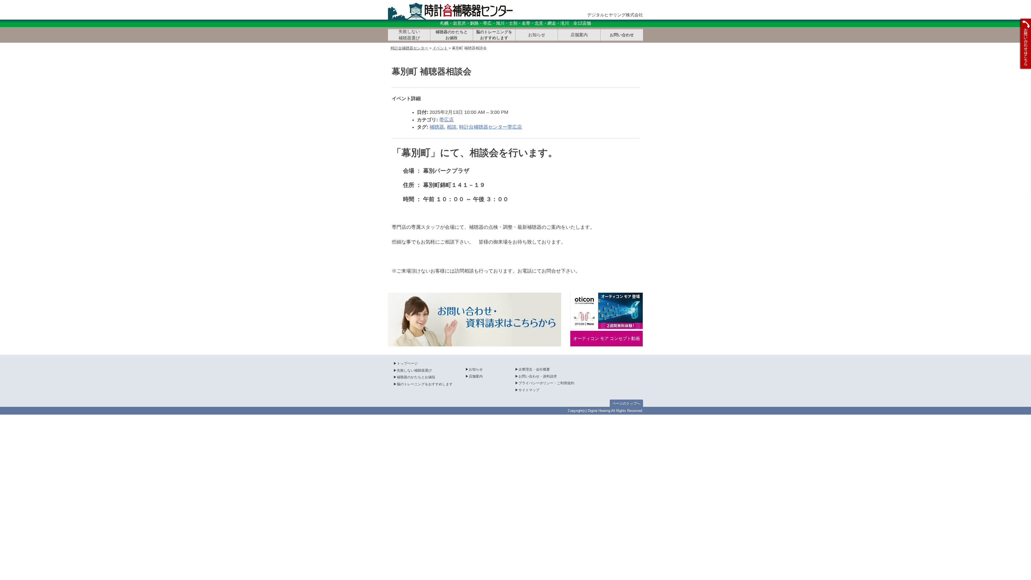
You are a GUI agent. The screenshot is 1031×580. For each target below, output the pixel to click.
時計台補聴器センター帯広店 (490, 127)
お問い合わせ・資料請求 (537, 376)
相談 (451, 127)
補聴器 (437, 127)
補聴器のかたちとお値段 (451, 35)
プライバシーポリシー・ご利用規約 (546, 383)
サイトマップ (528, 390)
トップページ (407, 363)
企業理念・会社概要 (534, 369)
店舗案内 (476, 376)
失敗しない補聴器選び (414, 370)
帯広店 (446, 119)
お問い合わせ (622, 35)
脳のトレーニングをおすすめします (494, 35)
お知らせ (476, 369)
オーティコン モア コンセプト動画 (606, 338)
